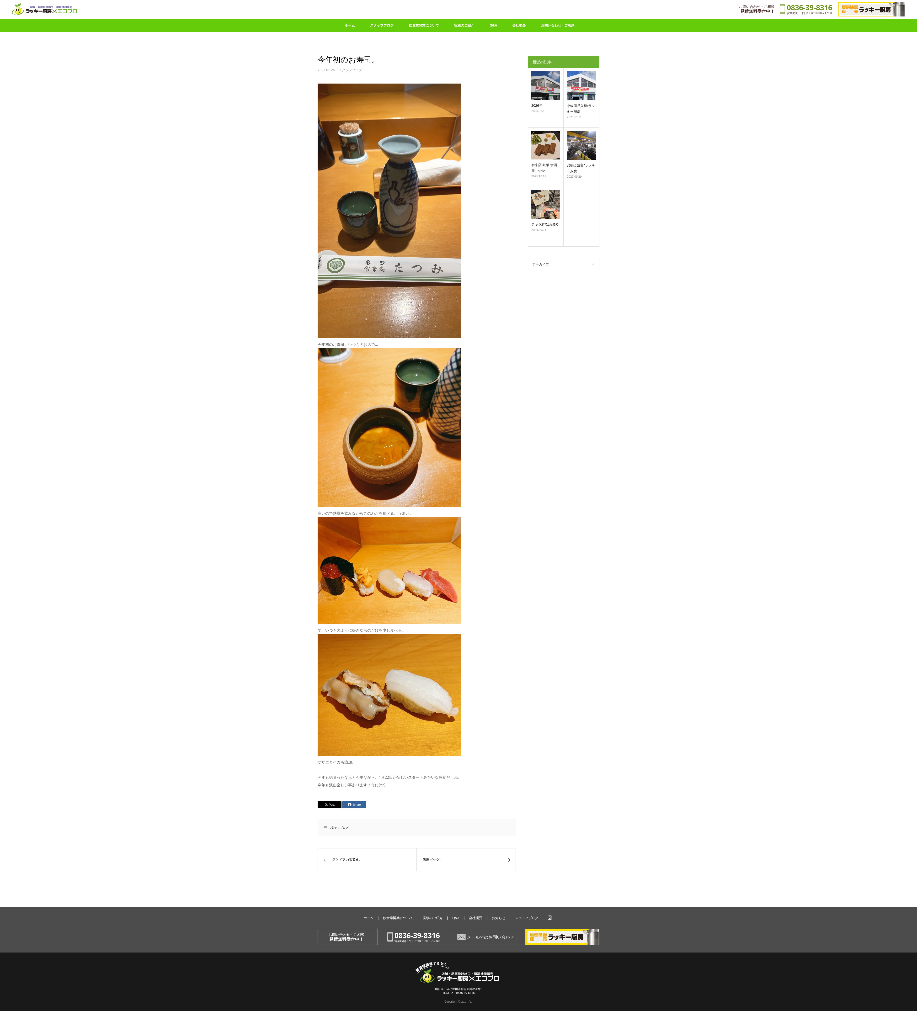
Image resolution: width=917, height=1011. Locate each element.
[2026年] (545, 85)
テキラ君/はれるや (545, 224)
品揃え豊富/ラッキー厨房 (581, 168)
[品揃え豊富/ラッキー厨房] (581, 145)
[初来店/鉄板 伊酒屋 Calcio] (545, 145)
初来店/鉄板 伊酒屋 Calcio (544, 168)
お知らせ (498, 918)
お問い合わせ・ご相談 (558, 25)
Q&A (493, 25)
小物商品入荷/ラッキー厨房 (581, 108)
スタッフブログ (382, 25)
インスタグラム (550, 918)
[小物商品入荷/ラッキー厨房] (581, 85)
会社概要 (519, 25)
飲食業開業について (424, 25)
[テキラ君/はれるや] (545, 204)
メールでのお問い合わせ (490, 937)
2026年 (536, 105)
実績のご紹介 (464, 25)
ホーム (350, 25)
